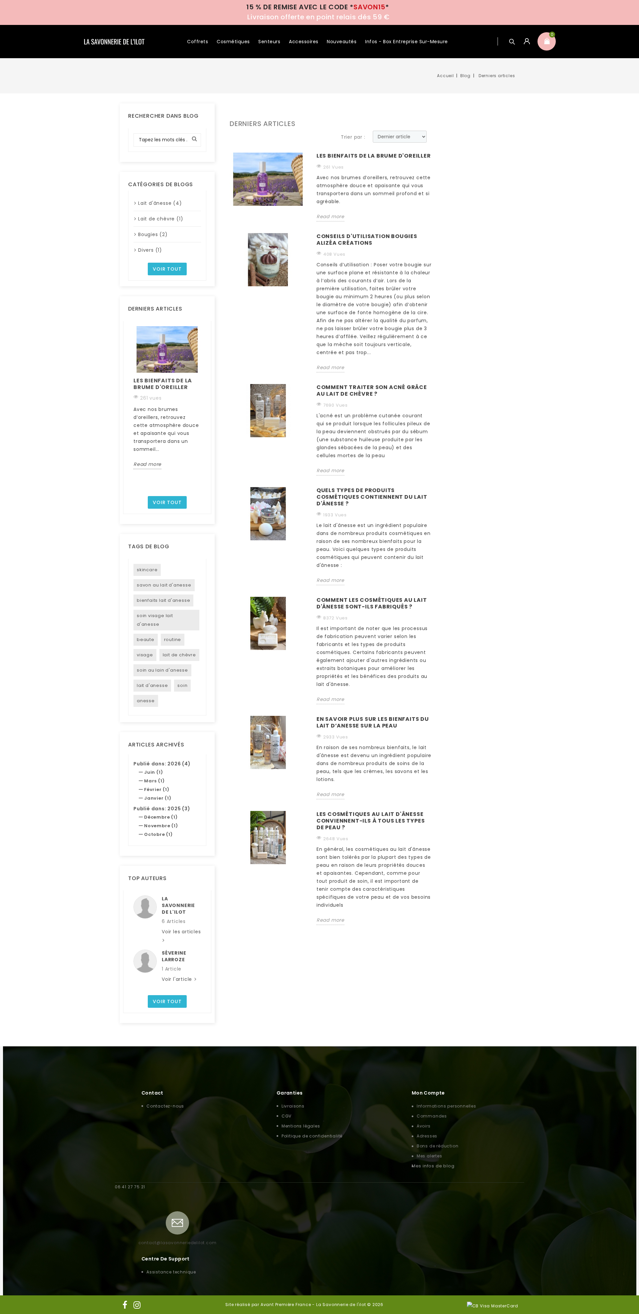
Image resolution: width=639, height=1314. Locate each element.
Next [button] (205, 408)
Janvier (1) (157, 798)
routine (172, 639)
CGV (287, 1116)
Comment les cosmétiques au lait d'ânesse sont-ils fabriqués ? (372, 603)
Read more (147, 464)
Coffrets (197, 41)
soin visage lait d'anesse (155, 619)
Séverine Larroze (174, 956)
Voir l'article (178, 979)
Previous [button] (129, 408)
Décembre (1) (161, 817)
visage (145, 655)
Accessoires (304, 41)
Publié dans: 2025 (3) (161, 808)
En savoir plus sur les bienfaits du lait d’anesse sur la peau (373, 722)
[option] (167, 397)
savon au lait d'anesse (164, 585)
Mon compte (428, 1093)
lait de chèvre (179, 655)
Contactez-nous (165, 1106)
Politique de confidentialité (312, 1136)
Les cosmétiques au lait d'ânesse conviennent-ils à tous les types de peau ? (371, 821)
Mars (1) (154, 781)
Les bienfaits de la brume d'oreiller (162, 384)
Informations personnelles (446, 1106)
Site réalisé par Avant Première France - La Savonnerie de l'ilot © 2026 (304, 1304)
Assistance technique (171, 1272)
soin (182, 685)
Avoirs (424, 1126)
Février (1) (156, 789)
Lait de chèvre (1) (160, 218)
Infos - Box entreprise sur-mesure (406, 41)
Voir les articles (181, 931)
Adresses (427, 1136)
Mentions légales (301, 1126)
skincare (147, 570)
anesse (146, 701)
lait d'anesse (152, 685)
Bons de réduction (438, 1146)
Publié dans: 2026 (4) (162, 763)
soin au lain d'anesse (162, 670)
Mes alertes (429, 1156)
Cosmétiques (233, 41)
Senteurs (269, 41)
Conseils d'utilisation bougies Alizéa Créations (367, 240)
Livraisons (293, 1106)
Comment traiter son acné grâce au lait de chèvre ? (372, 391)
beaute (145, 639)
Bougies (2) (153, 234)
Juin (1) (153, 772)
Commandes (432, 1116)
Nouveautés (341, 41)
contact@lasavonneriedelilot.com (177, 1243)
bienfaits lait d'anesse (163, 600)
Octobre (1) (158, 834)
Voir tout (167, 269)
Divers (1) (150, 250)
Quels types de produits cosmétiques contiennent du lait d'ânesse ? (372, 497)
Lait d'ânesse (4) (160, 203)
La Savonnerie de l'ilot (178, 905)
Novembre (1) (161, 826)
